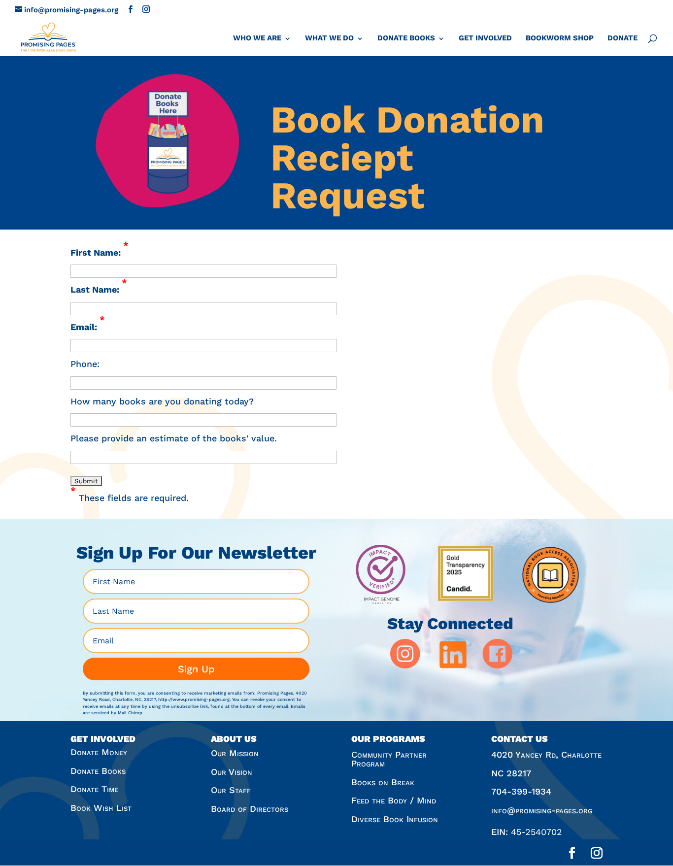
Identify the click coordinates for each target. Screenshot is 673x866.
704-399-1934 (521, 791)
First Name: (99, 251)
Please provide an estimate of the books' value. (173, 438)
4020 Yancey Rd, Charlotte (546, 754)
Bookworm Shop (560, 37)
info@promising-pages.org (541, 810)
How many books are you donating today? (162, 401)
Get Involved (485, 37)
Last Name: (98, 288)
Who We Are (257, 37)
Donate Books (406, 37)
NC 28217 (511, 773)
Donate (622, 37)
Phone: (85, 364)
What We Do (329, 37)
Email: (87, 326)
